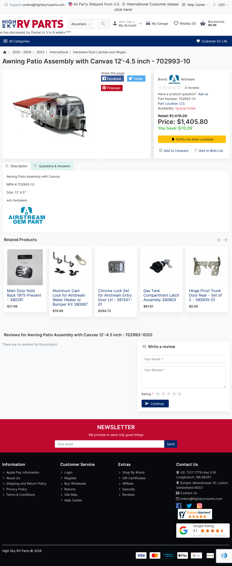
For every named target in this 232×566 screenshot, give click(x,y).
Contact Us (188, 493)
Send (171, 444)
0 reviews (192, 87)
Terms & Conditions (20, 494)
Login (68, 472)
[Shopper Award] (195, 514)
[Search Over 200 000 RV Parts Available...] (103, 24)
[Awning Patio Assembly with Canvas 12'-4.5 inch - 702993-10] (49, 114)
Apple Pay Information (22, 472)
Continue (157, 404)
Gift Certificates (133, 478)
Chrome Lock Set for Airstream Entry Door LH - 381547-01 (115, 297)
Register (70, 478)
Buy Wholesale (75, 483)
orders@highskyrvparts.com (201, 499)
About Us (13, 478)
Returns (70, 489)
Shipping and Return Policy (26, 483)
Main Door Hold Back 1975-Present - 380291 (24, 295)
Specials (128, 489)
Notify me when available (194, 139)
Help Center (73, 500)
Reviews (128, 494)
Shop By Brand (133, 472)
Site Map (70, 494)
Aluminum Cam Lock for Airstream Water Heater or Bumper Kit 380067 (70, 297)
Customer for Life (214, 41)
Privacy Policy (16, 489)
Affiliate (127, 483)
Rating (146, 394)
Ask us (203, 94)
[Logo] (32, 23)
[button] (112, 78)
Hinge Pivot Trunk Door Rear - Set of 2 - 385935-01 (205, 295)
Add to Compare (176, 150)
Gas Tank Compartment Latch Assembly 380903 (161, 295)
